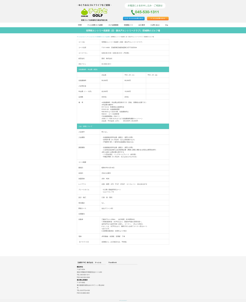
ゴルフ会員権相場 (113, 25)
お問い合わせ (156, 25)
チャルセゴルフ (123, 300)
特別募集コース (128, 25)
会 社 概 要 (142, 25)
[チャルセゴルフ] (94, 2)
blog (166, 25)
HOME (80, 25)
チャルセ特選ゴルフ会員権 (95, 25)
